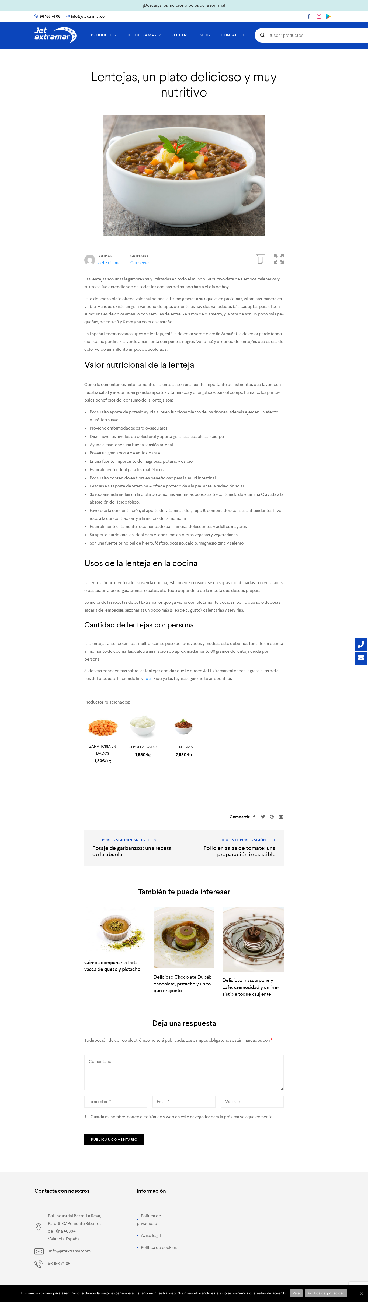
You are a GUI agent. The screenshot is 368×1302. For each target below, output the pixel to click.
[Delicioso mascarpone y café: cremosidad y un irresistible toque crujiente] (253, 939)
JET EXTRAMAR (142, 35)
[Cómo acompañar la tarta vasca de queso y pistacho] (114, 930)
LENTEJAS (184, 747)
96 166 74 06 (50, 16)
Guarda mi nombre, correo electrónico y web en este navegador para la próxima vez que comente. (182, 1116)
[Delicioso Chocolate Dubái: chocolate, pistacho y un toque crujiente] (184, 937)
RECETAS (180, 35)
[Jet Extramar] (55, 35)
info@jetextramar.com (89, 16)
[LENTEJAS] (184, 727)
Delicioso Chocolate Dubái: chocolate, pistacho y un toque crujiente (183, 984)
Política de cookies (159, 1247)
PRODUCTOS (103, 35)
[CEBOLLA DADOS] (143, 727)
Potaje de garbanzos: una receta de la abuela (125, 833)
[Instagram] (319, 16)
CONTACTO (232, 35)
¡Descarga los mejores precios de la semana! (184, 5)
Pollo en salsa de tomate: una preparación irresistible (234, 833)
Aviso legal (151, 1235)
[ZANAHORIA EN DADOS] (102, 727)
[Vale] (361, 1293)
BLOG (204, 35)
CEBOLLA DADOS (143, 747)
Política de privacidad (326, 1293)
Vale (296, 1293)
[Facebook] (309, 16)
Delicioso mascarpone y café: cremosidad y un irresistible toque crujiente (251, 987)
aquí (148, 678)
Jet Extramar (110, 262)
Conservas (140, 262)
